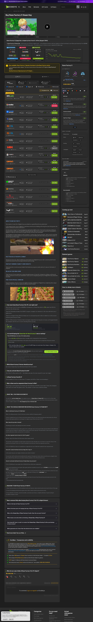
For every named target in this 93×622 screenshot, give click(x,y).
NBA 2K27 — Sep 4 (75, 237)
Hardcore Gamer (67, 111)
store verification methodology (48, 546)
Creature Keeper (75, 279)
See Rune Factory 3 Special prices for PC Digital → (21, 70)
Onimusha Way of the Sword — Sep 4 (75, 234)
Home (5, 11)
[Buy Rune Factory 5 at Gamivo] (12, 161)
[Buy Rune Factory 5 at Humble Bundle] (12, 196)
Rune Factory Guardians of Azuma (75, 264)
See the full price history (47, 354)
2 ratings (73, 84)
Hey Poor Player (67, 117)
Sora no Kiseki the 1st (75, 273)
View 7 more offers (32, 174)
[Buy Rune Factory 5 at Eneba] (12, 105)
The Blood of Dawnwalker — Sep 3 (75, 231)
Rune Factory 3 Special (75, 261)
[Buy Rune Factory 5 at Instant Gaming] (12, 140)
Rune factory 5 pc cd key (19, 11)
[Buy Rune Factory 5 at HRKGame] (12, 147)
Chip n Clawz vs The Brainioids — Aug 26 (75, 214)
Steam (17, 40)
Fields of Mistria (75, 282)
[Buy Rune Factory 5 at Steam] (12, 210)
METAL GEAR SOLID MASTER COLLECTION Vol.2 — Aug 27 (75, 220)
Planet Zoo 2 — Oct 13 (75, 246)
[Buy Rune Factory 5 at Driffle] (12, 119)
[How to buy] (58, 104)
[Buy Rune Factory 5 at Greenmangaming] (12, 182)
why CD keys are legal (34, 549)
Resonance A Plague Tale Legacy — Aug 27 (75, 217)
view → (84, 80)
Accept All (5, 619)
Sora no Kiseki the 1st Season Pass (75, 276)
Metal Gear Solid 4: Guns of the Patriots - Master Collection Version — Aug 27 (75, 223)
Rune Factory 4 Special (75, 258)
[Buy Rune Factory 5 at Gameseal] (12, 154)
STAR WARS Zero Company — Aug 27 (75, 225)
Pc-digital (10, 11)
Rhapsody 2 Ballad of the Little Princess (75, 270)
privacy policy (15, 615)
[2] (7, 576)
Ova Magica (75, 267)
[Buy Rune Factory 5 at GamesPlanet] (12, 203)
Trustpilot (48, 555)
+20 (75, 127)
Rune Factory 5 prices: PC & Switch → (74, 60)
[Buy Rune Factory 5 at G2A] (12, 133)
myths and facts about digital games (17, 550)
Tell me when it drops (52, 351)
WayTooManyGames (68, 103)
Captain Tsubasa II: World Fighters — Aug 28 (75, 228)
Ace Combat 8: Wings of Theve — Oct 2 (75, 243)
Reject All (11, 619)
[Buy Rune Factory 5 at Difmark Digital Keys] (13, 96)
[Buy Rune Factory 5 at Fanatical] (12, 189)
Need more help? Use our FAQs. (16, 533)
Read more (68, 101)
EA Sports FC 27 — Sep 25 (75, 240)
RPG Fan (65, 96)
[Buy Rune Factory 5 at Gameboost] (12, 112)
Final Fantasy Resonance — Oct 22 (75, 249)
